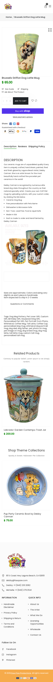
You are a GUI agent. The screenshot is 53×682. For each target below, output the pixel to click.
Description (10, 146)
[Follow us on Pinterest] (18, 124)
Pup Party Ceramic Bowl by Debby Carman (22, 515)
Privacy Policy (10, 612)
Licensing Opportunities (37, 622)
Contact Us (35, 635)
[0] (45, 7)
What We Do (36, 615)
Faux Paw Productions (21, 673)
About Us (34, 604)
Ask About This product (14, 92)
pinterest (10, 660)
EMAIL (6, 304)
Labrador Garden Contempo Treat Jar (25, 429)
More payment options (23, 117)
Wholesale (35, 629)
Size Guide (9, 89)
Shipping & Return (12, 618)
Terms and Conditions (9, 625)
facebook (11, 649)
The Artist (35, 609)
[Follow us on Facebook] (10, 124)
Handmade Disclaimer (9, 606)
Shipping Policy (36, 146)
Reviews (22, 146)
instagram (11, 654)
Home (9, 17)
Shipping (24, 89)
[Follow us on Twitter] (14, 124)
